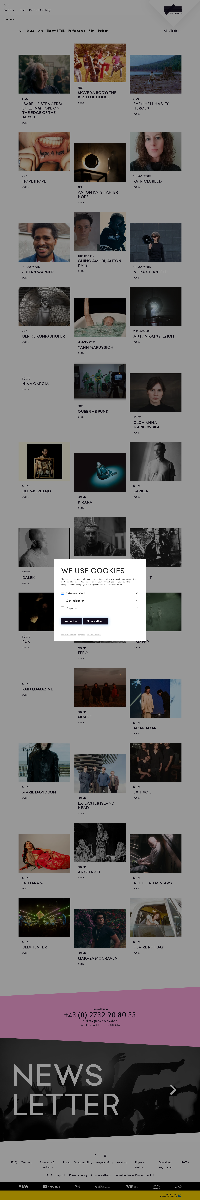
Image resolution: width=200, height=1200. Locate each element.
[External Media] (62, 593)
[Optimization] (62, 600)
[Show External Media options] (136, 593)
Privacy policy (94, 634)
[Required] (62, 607)
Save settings (96, 621)
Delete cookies (68, 634)
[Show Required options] (136, 607)
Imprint (81, 634)
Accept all (71, 621)
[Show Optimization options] (136, 600)
